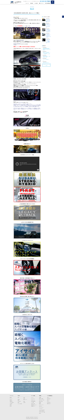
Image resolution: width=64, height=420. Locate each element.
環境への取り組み (41, 401)
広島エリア (48, 397)
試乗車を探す (11, 401)
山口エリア (48, 401)
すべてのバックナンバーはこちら (46, 65)
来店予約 (45, 1)
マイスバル (32, 397)
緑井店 (18, 402)
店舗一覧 (19, 395)
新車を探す (31, 3)
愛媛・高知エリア (49, 403)
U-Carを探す (36, 3)
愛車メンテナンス (41, 3)
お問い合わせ (38, 1)
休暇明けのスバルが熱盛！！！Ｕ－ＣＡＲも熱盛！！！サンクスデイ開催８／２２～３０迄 (46, 53)
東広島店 (19, 399)
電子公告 (40, 413)
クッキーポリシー (41, 408)
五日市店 (24, 402)
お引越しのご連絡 (33, 403)
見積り (41, 1)
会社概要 (25, 1)
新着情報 (11, 397)
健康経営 (40, 403)
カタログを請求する (12, 402)
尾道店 (24, 397)
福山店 (32, 9)
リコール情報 (32, 402)
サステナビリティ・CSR (30, 1)
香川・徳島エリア (49, 402)
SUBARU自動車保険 (47, 3)
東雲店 (24, 401)
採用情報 (35, 1)
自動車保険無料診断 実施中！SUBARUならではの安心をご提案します (46, 49)
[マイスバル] (49, 1)
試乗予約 (43, 1)
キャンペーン (27, 3)
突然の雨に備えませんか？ (46, 62)
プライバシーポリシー (41, 407)
